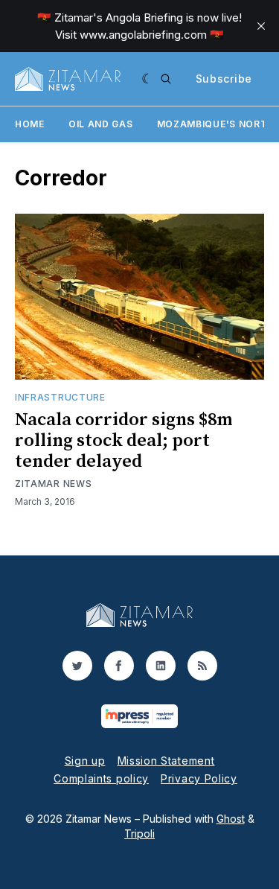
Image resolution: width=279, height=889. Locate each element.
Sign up (85, 760)
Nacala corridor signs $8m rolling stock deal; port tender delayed (123, 441)
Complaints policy (101, 778)
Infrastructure (60, 397)
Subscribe (224, 78)
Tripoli (139, 833)
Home (30, 124)
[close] (261, 26)
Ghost (231, 818)
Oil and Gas (100, 124)
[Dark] (147, 78)
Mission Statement (166, 760)
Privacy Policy (199, 778)
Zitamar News (53, 483)
